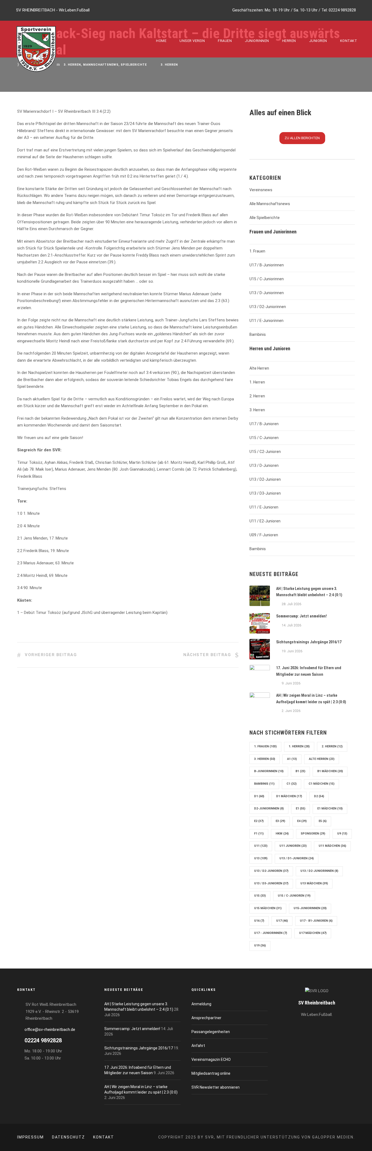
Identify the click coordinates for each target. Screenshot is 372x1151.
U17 (282, 920)
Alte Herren (259, 368)
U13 (260, 858)
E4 (302, 821)
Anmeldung (201, 1004)
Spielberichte (134, 64)
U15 (260, 895)
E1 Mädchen (330, 808)
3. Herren (72, 64)
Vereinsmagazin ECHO (211, 1059)
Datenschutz (68, 1137)
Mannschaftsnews (100, 64)
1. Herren (257, 382)
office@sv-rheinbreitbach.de (50, 1029)
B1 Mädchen (330, 771)
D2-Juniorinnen (269, 808)
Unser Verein (192, 41)
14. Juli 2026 (291, 625)
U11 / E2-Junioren (264, 521)
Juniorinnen (257, 41)
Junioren (318, 41)
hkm (282, 833)
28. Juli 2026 (291, 604)
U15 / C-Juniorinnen (266, 279)
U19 (260, 945)
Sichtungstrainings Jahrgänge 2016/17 (308, 642)
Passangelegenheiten (210, 1032)
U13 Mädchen (314, 883)
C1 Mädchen (321, 783)
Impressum (30, 1137)
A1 (292, 759)
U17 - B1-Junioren (316, 920)
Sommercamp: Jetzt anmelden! (301, 616)
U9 (342, 833)
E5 (323, 821)
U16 (259, 920)
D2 (319, 796)
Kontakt (348, 41)
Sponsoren (313, 833)
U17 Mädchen (313, 933)
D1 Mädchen (289, 796)
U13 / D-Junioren (264, 465)
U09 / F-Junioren (263, 535)
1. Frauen (257, 251)
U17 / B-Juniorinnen (266, 265)
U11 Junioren (293, 846)
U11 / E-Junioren (263, 507)
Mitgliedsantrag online (210, 1073)
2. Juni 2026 (291, 711)
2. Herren (257, 396)
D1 (259, 796)
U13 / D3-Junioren (265, 493)
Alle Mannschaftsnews (269, 204)
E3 (280, 821)
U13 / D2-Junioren (265, 479)
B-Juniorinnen (268, 771)
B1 (300, 771)
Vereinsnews (260, 190)
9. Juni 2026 (291, 683)
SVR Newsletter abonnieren (215, 1087)
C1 (291, 783)
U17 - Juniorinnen (270, 933)
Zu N (302, 138)
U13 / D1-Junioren (296, 858)
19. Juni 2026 (292, 651)
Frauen (225, 41)
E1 (300, 808)
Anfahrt (198, 1045)
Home (161, 41)
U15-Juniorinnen (310, 908)
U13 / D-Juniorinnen (266, 293)
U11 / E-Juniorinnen (266, 320)
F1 (259, 833)
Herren (289, 41)
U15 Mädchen (268, 908)
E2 (259, 821)
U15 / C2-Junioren (265, 451)
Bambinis (257, 334)
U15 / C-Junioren (264, 438)
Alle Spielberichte (264, 217)
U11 (260, 846)
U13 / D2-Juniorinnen (267, 307)
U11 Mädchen (332, 846)
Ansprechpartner (206, 1018)
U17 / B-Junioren (264, 424)
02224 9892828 (342, 10)
